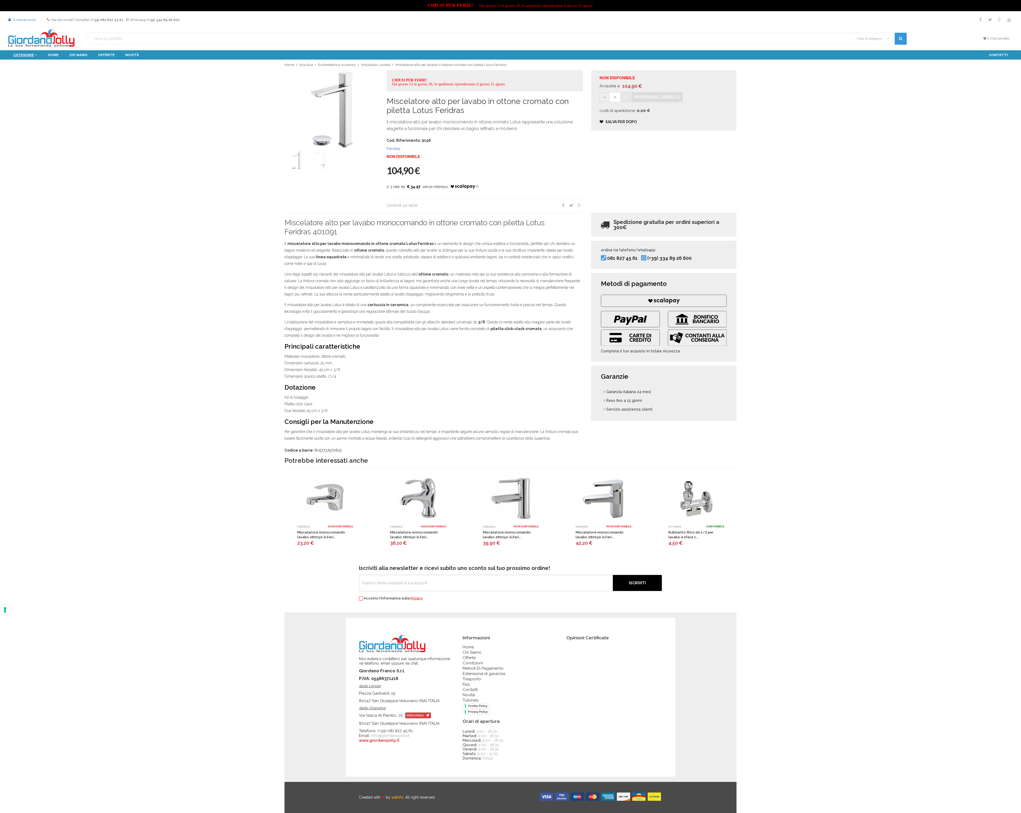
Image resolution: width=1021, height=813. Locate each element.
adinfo (397, 797)
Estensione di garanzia (484, 673)
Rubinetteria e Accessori (337, 65)
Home (53, 55)
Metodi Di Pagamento (483, 668)
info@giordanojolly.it (390, 735)
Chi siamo (78, 55)
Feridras (393, 149)
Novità (132, 55)
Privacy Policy (478, 712)
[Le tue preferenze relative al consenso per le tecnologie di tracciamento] (5, 610)
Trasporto (472, 679)
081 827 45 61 (622, 258)
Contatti (998, 55)
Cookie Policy (477, 706)
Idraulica (306, 65)
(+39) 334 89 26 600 (669, 258)
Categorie (23, 55)
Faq (466, 684)
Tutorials (471, 700)
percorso (416, 715)
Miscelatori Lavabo (375, 65)
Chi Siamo (472, 652)
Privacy (417, 598)
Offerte (106, 55)
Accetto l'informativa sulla (393, 598)
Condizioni (473, 663)
